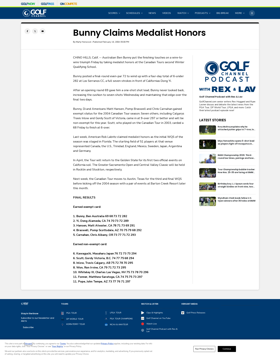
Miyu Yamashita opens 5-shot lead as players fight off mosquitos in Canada (236, 142)
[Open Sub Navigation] (119, 13)
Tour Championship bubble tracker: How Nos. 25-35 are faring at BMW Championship (236, 171)
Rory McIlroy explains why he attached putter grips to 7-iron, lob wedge (236, 128)
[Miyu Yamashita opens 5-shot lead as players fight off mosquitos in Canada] (207, 144)
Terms (63, 343)
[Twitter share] (35, 31)
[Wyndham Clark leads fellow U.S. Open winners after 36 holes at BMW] (207, 201)
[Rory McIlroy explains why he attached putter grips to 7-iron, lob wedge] (207, 130)
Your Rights (57, 346)
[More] (252, 13)
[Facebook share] (27, 31)
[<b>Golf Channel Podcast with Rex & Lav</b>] (227, 77)
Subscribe (28, 327)
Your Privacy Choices (204, 349)
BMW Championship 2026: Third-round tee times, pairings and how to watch (236, 157)
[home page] (35, 13)
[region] (140, 349)
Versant (28, 343)
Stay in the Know (29, 313)
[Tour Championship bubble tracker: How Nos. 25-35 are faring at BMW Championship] (207, 173)
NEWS (152, 13)
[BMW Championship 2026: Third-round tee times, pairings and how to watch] (207, 158)
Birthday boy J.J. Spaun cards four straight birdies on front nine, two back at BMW (236, 185)
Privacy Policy (107, 343)
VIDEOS (166, 13)
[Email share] (43, 31)
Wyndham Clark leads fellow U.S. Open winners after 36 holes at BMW (237, 199)
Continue (227, 349)
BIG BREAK (222, 13)
